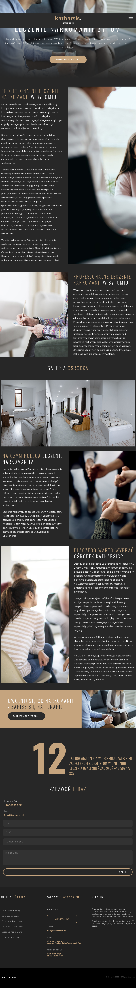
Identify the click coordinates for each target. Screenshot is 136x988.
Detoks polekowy (10, 916)
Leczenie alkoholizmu (12, 926)
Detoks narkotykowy (11, 921)
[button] (131, 18)
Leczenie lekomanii (10, 937)
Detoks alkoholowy (10, 910)
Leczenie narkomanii (11, 932)
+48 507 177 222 (13, 805)
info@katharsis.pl (14, 815)
